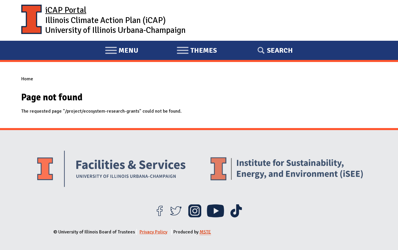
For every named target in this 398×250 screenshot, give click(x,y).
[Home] (31, 20)
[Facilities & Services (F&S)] (111, 169)
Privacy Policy (153, 232)
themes (197, 51)
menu (121, 51)
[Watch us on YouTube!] (215, 216)
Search (280, 50)
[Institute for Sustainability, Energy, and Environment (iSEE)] (286, 169)
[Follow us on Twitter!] (175, 216)
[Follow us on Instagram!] (194, 216)
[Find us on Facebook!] (159, 216)
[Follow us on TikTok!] (236, 216)
